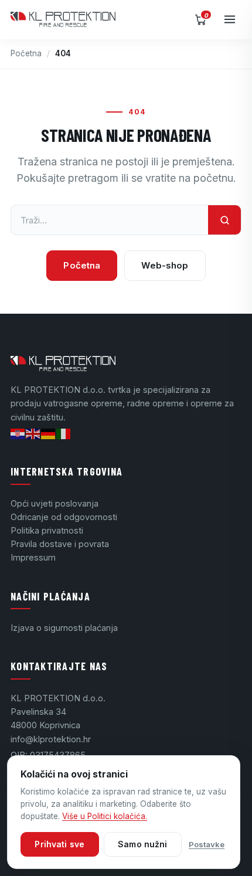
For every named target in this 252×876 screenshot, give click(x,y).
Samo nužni (142, 844)
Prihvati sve (59, 844)
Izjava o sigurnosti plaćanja (64, 628)
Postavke (206, 844)
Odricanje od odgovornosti (64, 517)
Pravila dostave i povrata (60, 544)
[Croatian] (18, 433)
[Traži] (224, 220)
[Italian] (63, 433)
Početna (26, 53)
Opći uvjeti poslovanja (54, 503)
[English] (33, 433)
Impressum (33, 557)
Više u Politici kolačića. (104, 816)
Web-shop (164, 265)
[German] (48, 433)
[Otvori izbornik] (229, 19)
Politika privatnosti (47, 530)
